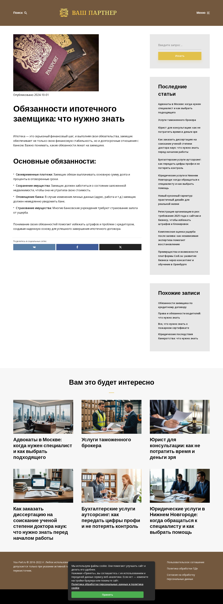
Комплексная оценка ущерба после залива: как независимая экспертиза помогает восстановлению (178, 238)
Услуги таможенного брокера (177, 120)
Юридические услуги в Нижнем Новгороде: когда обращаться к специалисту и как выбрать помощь (178, 181)
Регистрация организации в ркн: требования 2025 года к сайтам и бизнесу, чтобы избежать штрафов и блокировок (179, 218)
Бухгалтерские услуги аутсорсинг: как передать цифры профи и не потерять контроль (179, 164)
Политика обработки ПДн (182, 568)
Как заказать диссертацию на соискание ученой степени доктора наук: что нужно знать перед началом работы (178, 145)
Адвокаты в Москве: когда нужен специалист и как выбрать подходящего (179, 108)
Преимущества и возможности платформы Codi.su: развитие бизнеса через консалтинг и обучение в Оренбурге (178, 258)
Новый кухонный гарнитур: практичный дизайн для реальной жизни (175, 200)
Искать (179, 55)
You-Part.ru (19, 562)
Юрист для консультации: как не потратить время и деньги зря (179, 129)
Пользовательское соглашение (185, 562)
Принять (107, 594)
